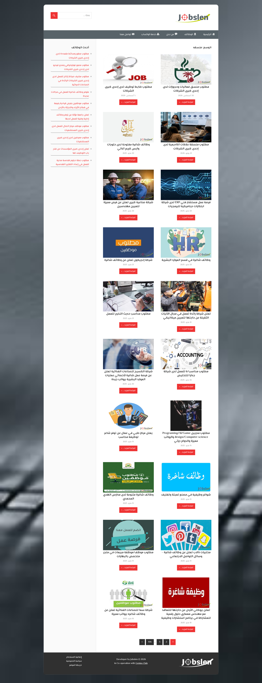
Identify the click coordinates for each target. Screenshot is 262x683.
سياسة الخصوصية (74, 661)
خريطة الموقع (75, 665)
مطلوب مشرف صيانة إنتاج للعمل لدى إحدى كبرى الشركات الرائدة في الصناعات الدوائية (70, 81)
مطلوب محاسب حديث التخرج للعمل (128, 314)
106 (149, 642)
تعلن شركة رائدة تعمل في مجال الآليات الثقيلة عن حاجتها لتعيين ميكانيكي (186, 316)
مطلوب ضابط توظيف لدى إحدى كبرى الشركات (128, 89)
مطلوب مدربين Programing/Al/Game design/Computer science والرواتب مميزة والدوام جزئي (186, 437)
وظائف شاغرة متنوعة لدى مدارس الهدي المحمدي (128, 497)
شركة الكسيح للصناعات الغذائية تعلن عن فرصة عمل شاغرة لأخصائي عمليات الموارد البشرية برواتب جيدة (128, 375)
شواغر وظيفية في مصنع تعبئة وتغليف (186, 495)
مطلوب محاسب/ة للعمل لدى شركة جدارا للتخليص (186, 373)
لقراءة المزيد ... (186, 102)
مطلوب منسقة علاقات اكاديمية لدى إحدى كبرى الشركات (186, 146)
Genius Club (142, 663)
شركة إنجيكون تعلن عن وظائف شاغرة (128, 260)
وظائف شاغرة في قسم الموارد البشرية (186, 260)
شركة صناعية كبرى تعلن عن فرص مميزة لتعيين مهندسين (128, 204)
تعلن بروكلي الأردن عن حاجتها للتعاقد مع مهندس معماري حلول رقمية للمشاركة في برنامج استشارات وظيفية (186, 614)
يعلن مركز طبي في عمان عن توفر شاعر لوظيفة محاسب (128, 435)
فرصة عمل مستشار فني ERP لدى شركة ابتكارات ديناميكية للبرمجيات (186, 204)
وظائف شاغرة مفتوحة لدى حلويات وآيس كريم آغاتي (128, 146)
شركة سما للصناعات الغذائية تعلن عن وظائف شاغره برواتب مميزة (128, 612)
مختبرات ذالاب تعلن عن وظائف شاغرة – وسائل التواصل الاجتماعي (186, 554)
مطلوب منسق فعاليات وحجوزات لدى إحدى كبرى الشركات (186, 89)
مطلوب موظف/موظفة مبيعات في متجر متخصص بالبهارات (128, 554)
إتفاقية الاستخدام (74, 657)
